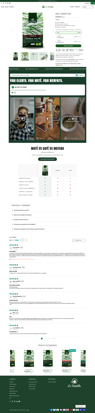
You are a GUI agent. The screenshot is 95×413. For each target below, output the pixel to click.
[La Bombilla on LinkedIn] (7, 3)
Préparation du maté (32, 384)
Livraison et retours (12, 384)
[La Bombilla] (47, 6)
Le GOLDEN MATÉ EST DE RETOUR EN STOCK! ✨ (47, 0)
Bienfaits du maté (32, 386)
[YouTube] (12, 93)
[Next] (53, 30)
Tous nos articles (32, 388)
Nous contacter (12, 386)
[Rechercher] (92, 6)
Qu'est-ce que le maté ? (33, 381)
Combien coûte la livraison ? (21, 219)
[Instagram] (15, 93)
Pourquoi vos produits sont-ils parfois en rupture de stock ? (29, 229)
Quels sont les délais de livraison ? (23, 215)
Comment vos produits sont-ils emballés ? (25, 224)
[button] (78, 6)
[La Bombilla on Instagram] (5, 3)
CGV (10, 398)
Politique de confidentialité (14, 395)
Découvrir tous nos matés (47, 159)
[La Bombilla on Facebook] (3, 3)
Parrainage (11, 381)
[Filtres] (73, 240)
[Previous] (12, 30)
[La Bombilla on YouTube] (9, 3)
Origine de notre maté (13, 391)
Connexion (88, 3)
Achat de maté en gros (52, 381)
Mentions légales (12, 393)
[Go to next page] (56, 338)
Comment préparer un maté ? (21, 210)
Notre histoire (11, 388)
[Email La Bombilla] (1, 3)
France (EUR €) (79, 406)
